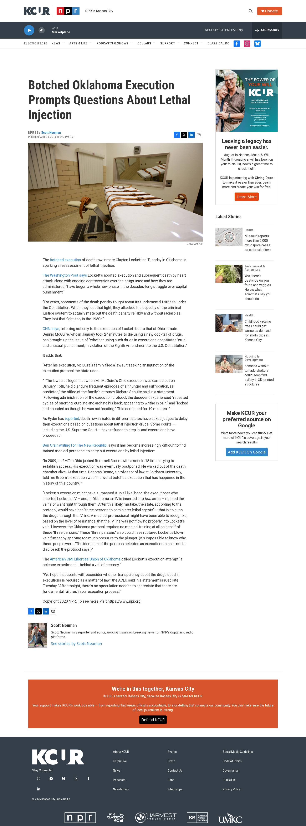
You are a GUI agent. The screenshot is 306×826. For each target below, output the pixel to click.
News (55, 43)
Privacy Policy (232, 789)
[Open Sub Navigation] (63, 43)
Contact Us (175, 770)
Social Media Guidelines (238, 751)
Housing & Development (254, 358)
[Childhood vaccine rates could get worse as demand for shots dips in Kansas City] (229, 323)
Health (249, 230)
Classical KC (218, 43)
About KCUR (121, 751)
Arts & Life (78, 43)
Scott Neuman (51, 132)
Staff (171, 761)
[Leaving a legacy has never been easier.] (247, 101)
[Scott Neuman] (37, 635)
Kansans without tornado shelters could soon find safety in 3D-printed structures (259, 375)
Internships (175, 789)
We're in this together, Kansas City (153, 689)
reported (72, 418)
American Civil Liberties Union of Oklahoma (85, 559)
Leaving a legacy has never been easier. (246, 144)
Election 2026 (35, 43)
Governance (231, 770)
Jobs (171, 780)
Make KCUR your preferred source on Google (247, 419)
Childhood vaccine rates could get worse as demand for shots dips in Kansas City (258, 331)
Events (172, 751)
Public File (229, 780)
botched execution (65, 260)
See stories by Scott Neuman (76, 643)
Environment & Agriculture (255, 268)
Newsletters (121, 789)
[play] (29, 30)
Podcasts (119, 780)
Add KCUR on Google (247, 452)
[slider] (48, 30)
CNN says (51, 328)
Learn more (247, 196)
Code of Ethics (232, 761)
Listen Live (120, 761)
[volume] (41, 30)
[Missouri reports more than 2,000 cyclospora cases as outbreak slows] (229, 237)
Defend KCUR (153, 719)
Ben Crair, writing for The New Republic (75, 445)
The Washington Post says (65, 275)
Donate (271, 11)
